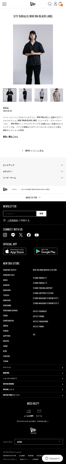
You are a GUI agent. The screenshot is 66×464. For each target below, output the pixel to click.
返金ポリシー (24, 459)
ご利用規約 (12, 220)
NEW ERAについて (8, 389)
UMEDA (5, 325)
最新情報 (6, 373)
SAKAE (5, 346)
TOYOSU (6, 295)
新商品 (6, 107)
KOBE (5, 351)
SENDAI (5, 330)
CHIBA (5, 315)
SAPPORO (6, 336)
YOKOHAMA (7, 305)
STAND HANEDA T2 (40, 283)
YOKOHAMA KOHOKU (10, 310)
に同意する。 (19, 220)
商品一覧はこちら (10, 136)
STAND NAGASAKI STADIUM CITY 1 (45, 298)
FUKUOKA (6, 356)
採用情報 (30, 455)
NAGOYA (6, 341)
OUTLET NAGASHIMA (40, 321)
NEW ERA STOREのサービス (11, 395)
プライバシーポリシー (10, 459)
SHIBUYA (6, 285)
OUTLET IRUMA (38, 316)
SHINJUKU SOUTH (9, 270)
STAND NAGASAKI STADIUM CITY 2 (46, 303)
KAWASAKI (7, 300)
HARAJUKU (7, 290)
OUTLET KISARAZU (40, 311)
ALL (34, 334)
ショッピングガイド (10, 378)
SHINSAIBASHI (8, 320)
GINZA (5, 280)
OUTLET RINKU (38, 326)
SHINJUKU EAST (9, 275)
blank (35, 275)
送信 (41, 213)
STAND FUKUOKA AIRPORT (43, 288)
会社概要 (22, 455)
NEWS (14, 189)
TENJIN (5, 361)
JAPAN (19, 441)
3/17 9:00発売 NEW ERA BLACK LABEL (35, 189)
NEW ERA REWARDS (8, 384)
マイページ (7, 367)
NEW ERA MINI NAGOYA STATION (45, 270)
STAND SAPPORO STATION (43, 293)
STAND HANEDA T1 (40, 278)
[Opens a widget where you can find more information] (52, 458)
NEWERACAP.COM (9, 455)
